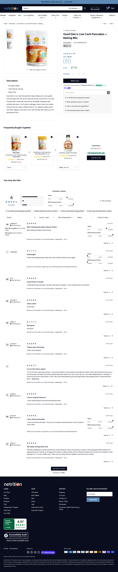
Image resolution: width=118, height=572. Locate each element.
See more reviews (59, 468)
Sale (32, 504)
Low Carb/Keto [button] (29, 15)
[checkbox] (104, 217)
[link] (69, 53)
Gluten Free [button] (55, 15)
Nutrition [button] (65, 15)
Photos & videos (103, 217)
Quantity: (66, 74)
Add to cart (75, 81)
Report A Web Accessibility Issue (18, 540)
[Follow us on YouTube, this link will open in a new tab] (38, 552)
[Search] (84, 8)
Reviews (6, 501)
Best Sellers (35, 495)
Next (111, 23)
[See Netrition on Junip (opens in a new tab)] (63, 472)
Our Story (7, 492)
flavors (16, 110)
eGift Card (7, 510)
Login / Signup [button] (95, 7)
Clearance (112, 15)
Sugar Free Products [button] (77, 16)
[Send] (108, 92)
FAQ (5, 504)
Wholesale (62, 504)
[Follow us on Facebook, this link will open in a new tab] (28, 552)
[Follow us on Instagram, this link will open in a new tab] (31, 552)
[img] (9, 34)
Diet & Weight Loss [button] (42, 16)
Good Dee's (67, 42)
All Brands (34, 492)
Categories (12, 15)
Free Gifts (7, 513)
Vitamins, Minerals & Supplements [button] (96, 16)
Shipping (62, 492)
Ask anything (106, 201)
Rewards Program (37, 510)
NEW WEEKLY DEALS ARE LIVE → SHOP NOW (56, 2)
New (19, 15)
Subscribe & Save (37, 507)
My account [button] (95, 9)
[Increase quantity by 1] (84, 74)
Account (62, 495)
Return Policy (63, 501)
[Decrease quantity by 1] (73, 74)
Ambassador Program (11, 507)
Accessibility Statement (28, 556)
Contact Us (63, 498)
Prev (105, 23)
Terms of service (16, 556)
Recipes (6, 498)
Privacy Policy (7, 556)
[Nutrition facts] (67, 46)
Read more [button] (35, 379)
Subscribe (93, 500)
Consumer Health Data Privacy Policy (69, 508)
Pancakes (12, 23)
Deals (33, 501)
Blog (5, 495)
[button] (110, 8)
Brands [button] (3, 15)
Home (5, 23)
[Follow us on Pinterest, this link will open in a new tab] (35, 552)
